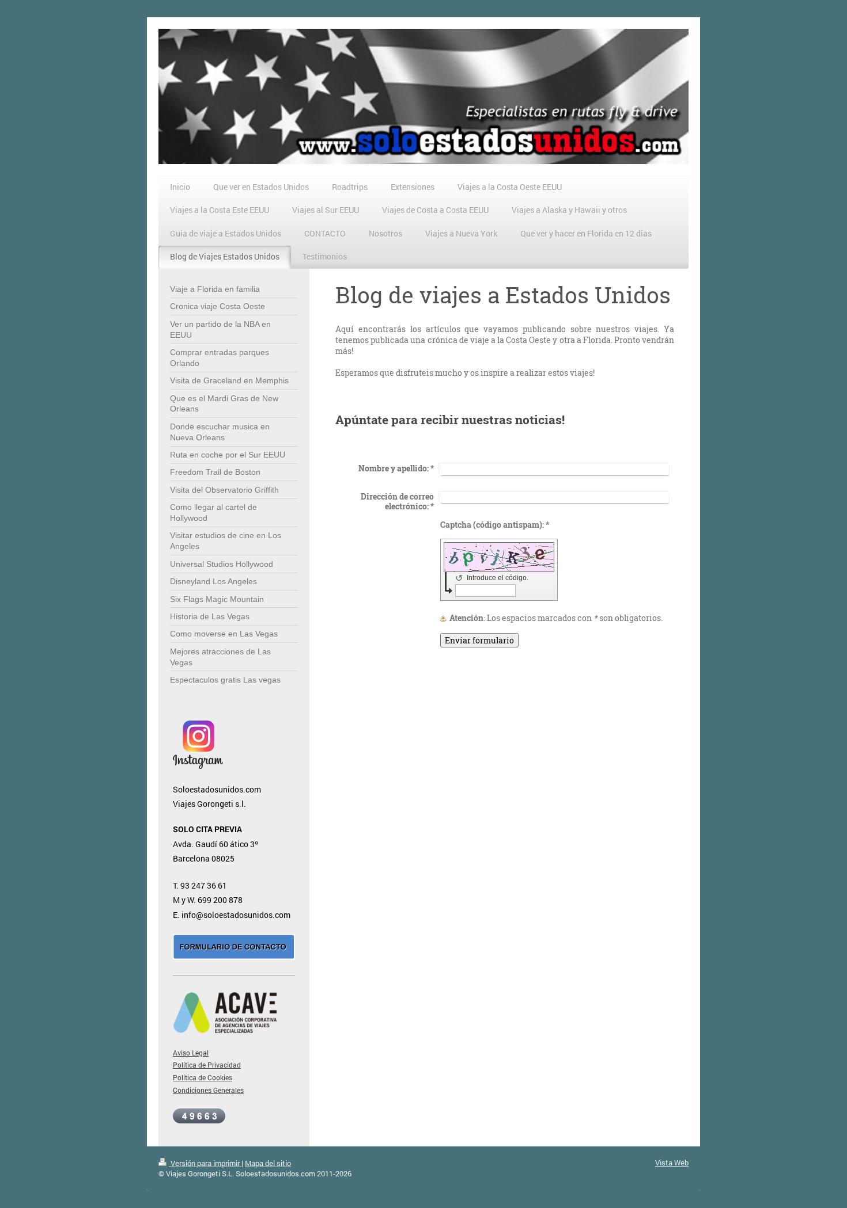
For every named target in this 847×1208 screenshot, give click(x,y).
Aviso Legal (191, 1053)
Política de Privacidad (207, 1065)
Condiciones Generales (208, 1090)
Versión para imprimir (205, 1163)
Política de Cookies (202, 1077)
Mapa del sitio (268, 1163)
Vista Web (672, 1162)
